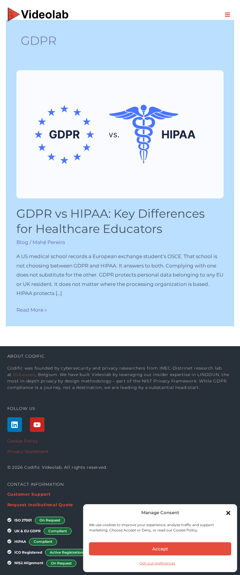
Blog (22, 242)
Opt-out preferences (157, 563)
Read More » (31, 309)
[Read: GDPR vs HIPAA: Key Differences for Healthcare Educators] (119, 134)
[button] (228, 513)
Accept (160, 549)
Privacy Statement (28, 451)
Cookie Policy (22, 441)
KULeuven (24, 374)
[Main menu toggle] (227, 14)
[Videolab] (38, 15)
